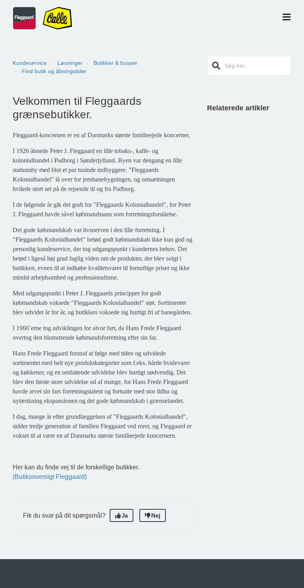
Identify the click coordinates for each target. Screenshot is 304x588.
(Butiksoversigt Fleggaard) (50, 476)
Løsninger (70, 63)
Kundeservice (30, 63)
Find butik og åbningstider (54, 71)
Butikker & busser (115, 63)
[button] (286, 18)
